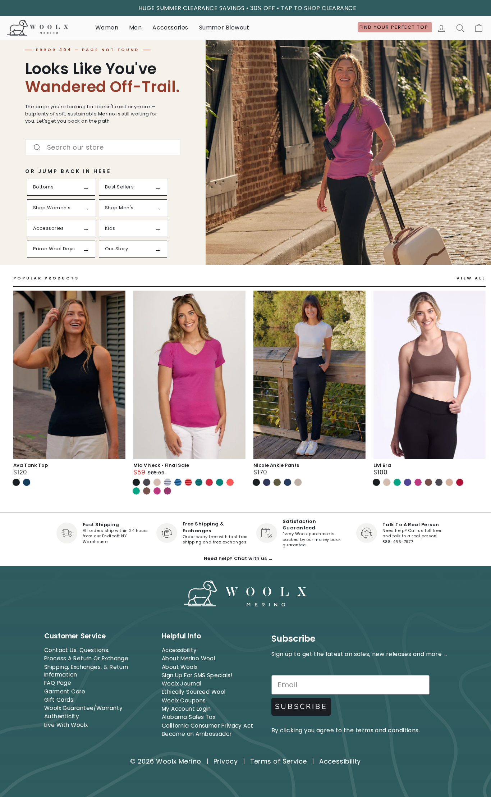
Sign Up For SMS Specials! (197, 675)
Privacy (226, 761)
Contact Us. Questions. (77, 650)
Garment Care (64, 691)
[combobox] (102, 147)
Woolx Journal (181, 683)
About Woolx (180, 667)
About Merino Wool (188, 658)
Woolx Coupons (184, 700)
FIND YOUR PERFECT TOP (394, 27)
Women (106, 27)
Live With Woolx (66, 725)
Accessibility (179, 650)
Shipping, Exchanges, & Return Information (86, 670)
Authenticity (61, 716)
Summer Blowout (224, 27)
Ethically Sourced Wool (194, 692)
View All (471, 278)
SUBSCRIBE (301, 706)
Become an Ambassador (197, 734)
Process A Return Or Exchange (86, 658)
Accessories (170, 27)
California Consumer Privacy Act (207, 725)
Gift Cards (59, 699)
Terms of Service (278, 761)
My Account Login (186, 708)
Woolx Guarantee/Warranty (83, 708)
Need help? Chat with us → (238, 558)
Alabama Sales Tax (189, 717)
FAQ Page (58, 683)
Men (135, 27)
